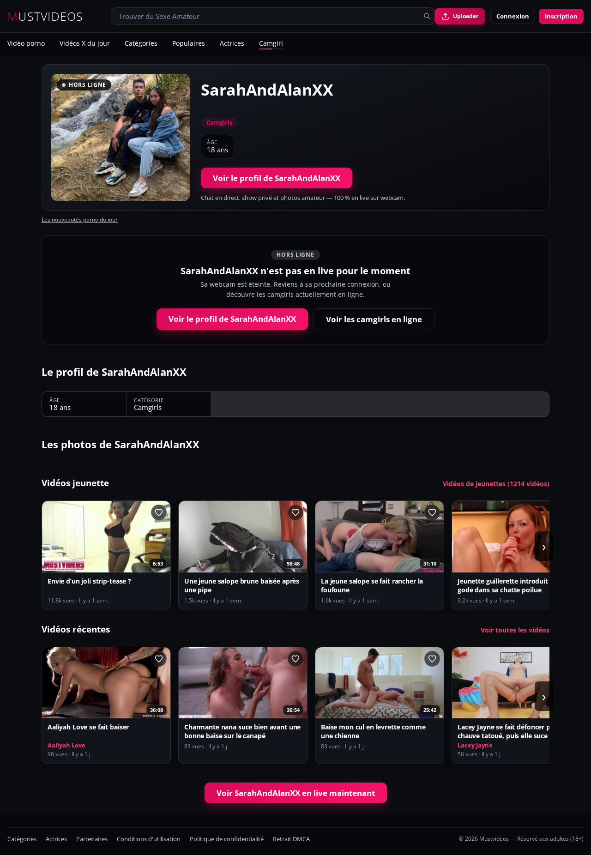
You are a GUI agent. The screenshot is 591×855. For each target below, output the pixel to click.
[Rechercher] (427, 16)
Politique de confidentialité (227, 839)
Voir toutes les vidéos (515, 630)
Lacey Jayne (475, 745)
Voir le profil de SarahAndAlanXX (276, 178)
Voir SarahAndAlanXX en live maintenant (296, 793)
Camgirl (271, 44)
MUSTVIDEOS (45, 16)
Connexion (512, 16)
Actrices (232, 44)
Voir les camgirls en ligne (374, 319)
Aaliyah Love (66, 745)
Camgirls (219, 122)
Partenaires (92, 839)
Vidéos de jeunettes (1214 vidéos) (496, 484)
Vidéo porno (26, 44)
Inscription (561, 16)
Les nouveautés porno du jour (80, 219)
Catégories (141, 44)
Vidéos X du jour (85, 44)
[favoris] (159, 512)
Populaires (188, 44)
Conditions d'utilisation (149, 839)
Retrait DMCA (291, 839)
